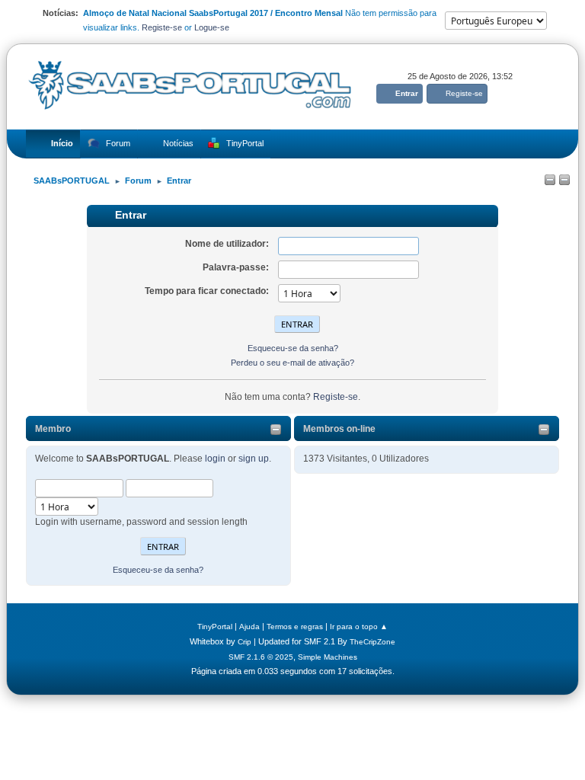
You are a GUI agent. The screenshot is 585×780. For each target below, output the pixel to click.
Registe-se (162, 27)
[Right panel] (564, 180)
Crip (244, 642)
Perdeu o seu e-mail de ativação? (292, 362)
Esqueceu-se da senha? (158, 569)
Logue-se (211, 27)
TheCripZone (372, 642)
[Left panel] (550, 180)
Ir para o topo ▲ (359, 626)
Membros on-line (339, 429)
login (215, 458)
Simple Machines (327, 657)
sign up (253, 458)
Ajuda (249, 626)
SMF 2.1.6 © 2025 (261, 657)
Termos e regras (295, 626)
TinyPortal (214, 626)
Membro (53, 429)
